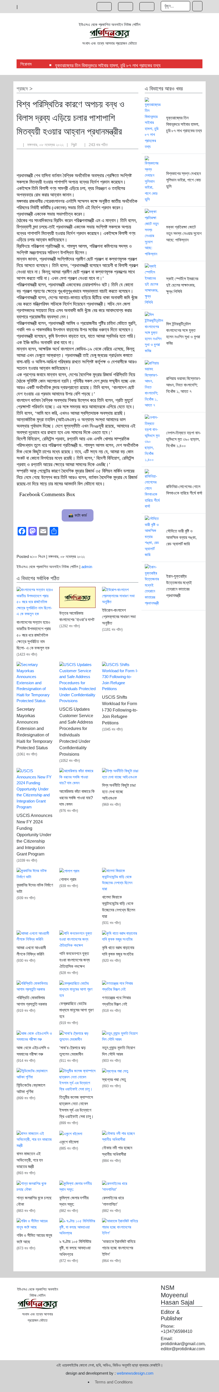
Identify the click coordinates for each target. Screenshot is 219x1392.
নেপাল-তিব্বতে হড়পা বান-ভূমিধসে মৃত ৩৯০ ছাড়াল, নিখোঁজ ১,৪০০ (183, 439)
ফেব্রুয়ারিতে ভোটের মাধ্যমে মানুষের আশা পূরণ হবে (76, 1010)
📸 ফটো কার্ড (77, 515)
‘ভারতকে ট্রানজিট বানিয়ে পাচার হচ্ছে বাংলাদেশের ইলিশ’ (118, 1248)
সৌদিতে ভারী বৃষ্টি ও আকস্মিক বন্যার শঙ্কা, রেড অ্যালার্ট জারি (181, 537)
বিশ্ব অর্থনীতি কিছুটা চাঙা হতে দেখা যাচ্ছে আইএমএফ (119, 791)
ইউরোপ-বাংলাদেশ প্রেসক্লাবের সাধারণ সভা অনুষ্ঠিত (119, 616)
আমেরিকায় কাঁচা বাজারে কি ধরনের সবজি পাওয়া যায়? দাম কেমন (77, 798)
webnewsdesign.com (135, 1373)
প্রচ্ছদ (22, 89)
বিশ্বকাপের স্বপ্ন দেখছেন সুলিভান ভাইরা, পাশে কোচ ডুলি (183, 180)
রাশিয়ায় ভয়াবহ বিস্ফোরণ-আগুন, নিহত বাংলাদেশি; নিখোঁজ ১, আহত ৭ (183, 385)
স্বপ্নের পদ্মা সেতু (114, 1079)
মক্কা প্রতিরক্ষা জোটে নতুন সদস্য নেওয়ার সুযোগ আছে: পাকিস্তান (184, 233)
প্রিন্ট (74, 144)
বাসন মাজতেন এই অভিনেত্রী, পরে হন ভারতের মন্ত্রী (30, 1160)
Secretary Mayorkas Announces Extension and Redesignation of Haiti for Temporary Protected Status (34, 728)
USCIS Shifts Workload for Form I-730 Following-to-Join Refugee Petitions (120, 710)
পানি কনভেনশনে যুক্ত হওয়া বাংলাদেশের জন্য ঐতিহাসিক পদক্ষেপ (74, 960)
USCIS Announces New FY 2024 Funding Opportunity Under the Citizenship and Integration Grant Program (34, 834)
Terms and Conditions (114, 1382)
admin (86, 566)
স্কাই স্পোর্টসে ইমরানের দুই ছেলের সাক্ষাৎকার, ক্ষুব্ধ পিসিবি (182, 285)
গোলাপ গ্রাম (67, 879)
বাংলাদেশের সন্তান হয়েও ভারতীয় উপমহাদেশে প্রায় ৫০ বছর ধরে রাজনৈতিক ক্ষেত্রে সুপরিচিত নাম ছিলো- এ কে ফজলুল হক (34, 635)
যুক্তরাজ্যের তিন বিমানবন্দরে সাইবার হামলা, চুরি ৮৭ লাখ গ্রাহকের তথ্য (108, 65)
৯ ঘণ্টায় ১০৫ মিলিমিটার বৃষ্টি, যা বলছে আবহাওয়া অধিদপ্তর (75, 1248)
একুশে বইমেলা (69, 1142)
